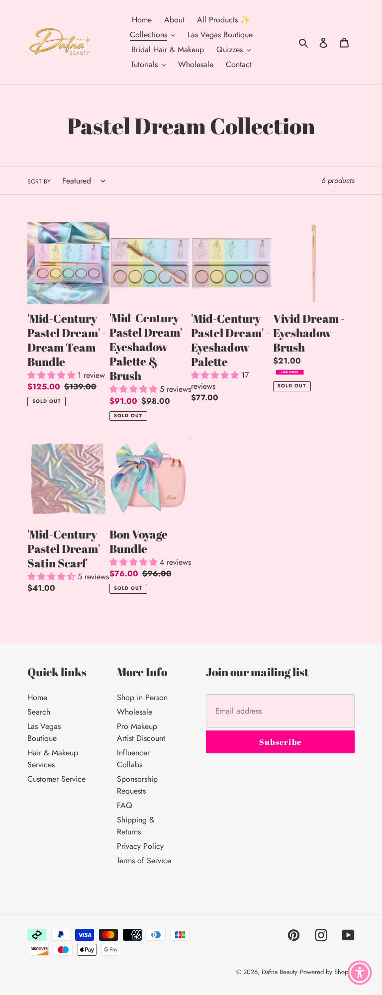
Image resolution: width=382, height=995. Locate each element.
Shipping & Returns (136, 825)
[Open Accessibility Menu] (359, 972)
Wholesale (134, 712)
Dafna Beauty (279, 972)
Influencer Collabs (133, 758)
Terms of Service (144, 860)
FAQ (124, 805)
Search (38, 712)
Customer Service (56, 779)
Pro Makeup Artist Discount (141, 732)
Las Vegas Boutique (44, 732)
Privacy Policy (140, 846)
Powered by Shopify (327, 972)
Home (37, 697)
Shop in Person (142, 697)
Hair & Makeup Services (52, 758)
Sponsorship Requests (137, 785)
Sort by (39, 181)
